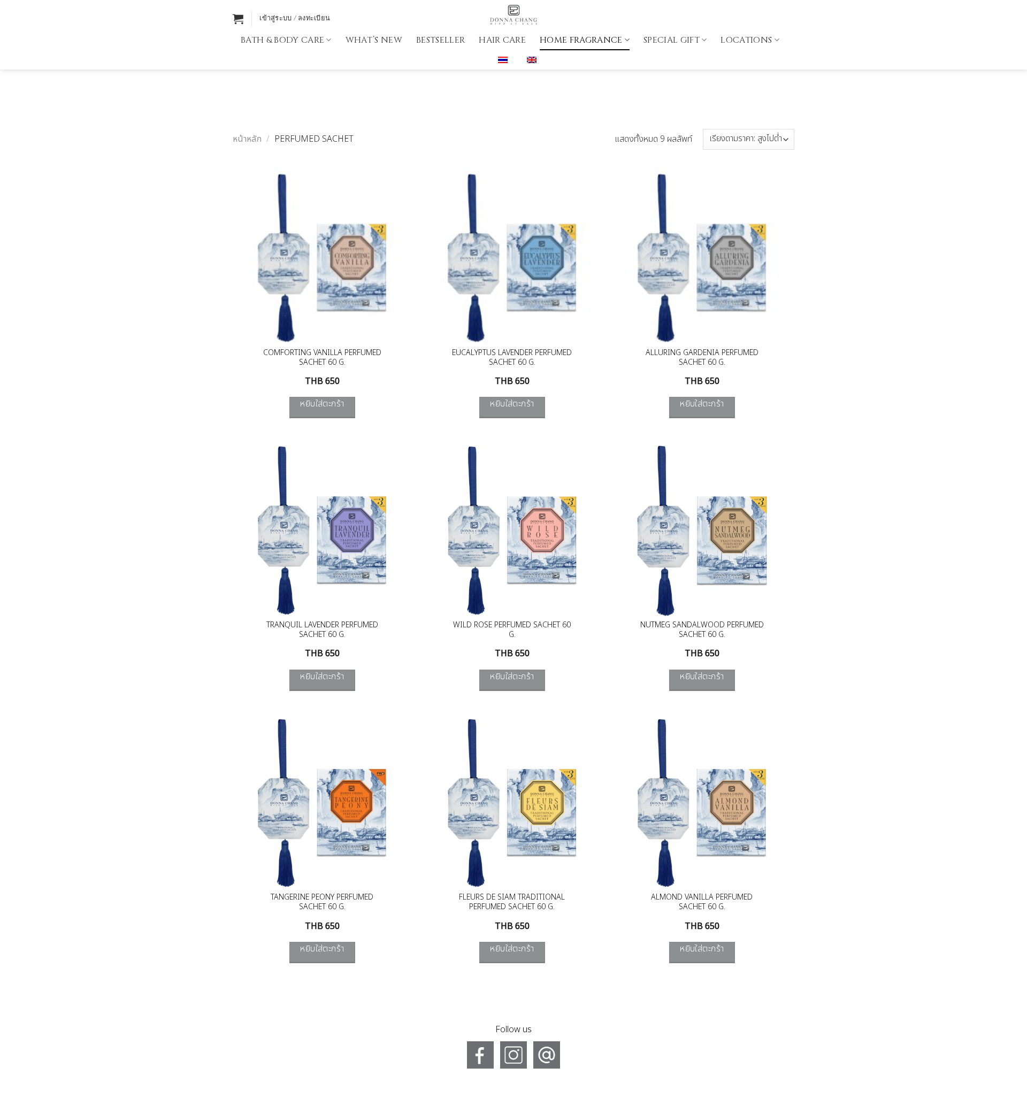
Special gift (671, 40)
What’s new (374, 40)
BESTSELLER (440, 40)
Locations (746, 40)
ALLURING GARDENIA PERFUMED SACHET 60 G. (702, 357)
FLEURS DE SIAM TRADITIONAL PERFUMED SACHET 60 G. (512, 902)
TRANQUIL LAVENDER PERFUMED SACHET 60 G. (322, 630)
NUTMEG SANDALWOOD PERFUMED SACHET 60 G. (702, 630)
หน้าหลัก (247, 139)
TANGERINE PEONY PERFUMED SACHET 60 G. (322, 902)
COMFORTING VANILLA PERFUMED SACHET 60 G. (322, 357)
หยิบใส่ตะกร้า (322, 403)
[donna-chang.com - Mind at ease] (513, 14)
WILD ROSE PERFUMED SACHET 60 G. (512, 630)
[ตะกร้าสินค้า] (238, 18)
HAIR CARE (502, 40)
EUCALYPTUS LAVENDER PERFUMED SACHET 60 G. (512, 357)
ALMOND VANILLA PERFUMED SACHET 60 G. (702, 902)
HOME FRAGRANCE (581, 40)
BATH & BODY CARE (282, 40)
